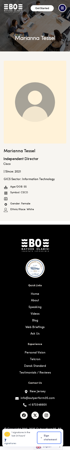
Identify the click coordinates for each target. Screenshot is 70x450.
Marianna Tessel (19, 151)
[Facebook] (24, 415)
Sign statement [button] (50, 437)
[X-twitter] (35, 415)
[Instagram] (46, 415)
